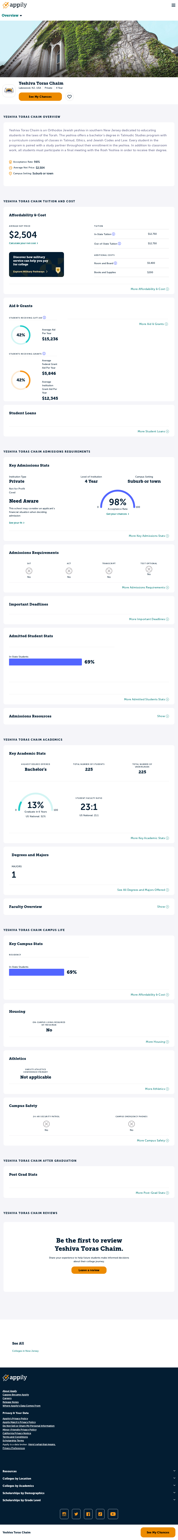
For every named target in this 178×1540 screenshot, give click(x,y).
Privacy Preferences (14, 1448)
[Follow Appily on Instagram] (64, 1514)
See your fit (15, 522)
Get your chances (116, 514)
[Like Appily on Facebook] (88, 1514)
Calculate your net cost (22, 243)
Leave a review (89, 1270)
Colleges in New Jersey (25, 1351)
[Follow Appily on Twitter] (76, 1514)
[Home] (15, 5)
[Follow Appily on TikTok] (100, 1514)
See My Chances (40, 96)
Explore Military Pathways (28, 271)
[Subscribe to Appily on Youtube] (113, 1514)
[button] (69, 97)
